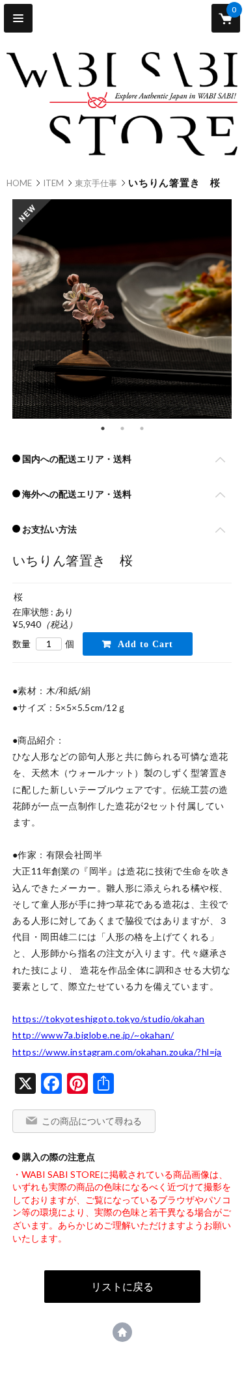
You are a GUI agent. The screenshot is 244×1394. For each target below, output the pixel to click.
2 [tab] (122, 428)
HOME (19, 183)
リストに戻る (122, 1286)
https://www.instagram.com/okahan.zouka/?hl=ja (117, 1051)
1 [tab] (102, 428)
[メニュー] (18, 18)
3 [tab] (141, 428)
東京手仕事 (96, 183)
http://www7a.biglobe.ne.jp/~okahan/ (93, 1034)
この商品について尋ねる (92, 1120)
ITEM (53, 183)
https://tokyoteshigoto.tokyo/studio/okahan (108, 1018)
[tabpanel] (122, 310)
